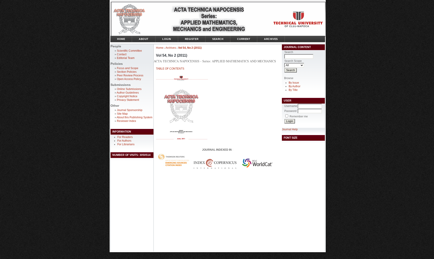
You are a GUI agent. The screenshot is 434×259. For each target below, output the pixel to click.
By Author (294, 86)
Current (243, 39)
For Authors (124, 140)
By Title (293, 90)
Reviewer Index (126, 121)
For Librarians (125, 144)
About (144, 39)
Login (166, 39)
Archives (271, 39)
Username (290, 106)
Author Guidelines (128, 92)
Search (217, 39)
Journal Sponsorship (129, 110)
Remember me (299, 116)
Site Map (122, 113)
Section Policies (127, 71)
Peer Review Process (130, 75)
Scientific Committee (129, 50)
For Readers (125, 137)
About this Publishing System (134, 117)
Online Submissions (129, 89)
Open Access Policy (129, 79)
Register (191, 39)
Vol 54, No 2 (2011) (190, 47)
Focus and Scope (127, 68)
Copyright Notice (127, 96)
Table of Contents (170, 68)
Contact (121, 54)
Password (290, 111)
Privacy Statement (128, 100)
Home (121, 39)
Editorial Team (125, 58)
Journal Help (290, 129)
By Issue (294, 82)
